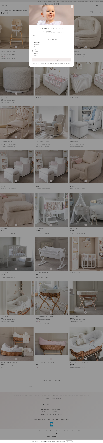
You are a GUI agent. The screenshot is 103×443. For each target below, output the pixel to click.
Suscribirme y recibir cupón (52, 60)
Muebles (36, 51)
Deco (35, 46)
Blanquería (36, 44)
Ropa (35, 55)
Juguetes (36, 49)
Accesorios (37, 42)
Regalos (36, 53)
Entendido (69, 441)
